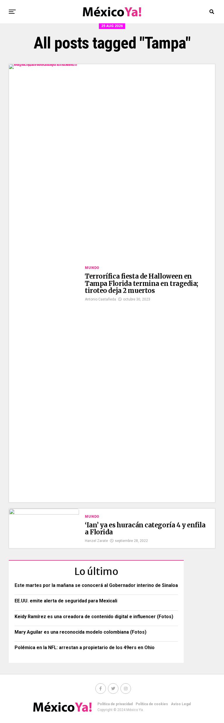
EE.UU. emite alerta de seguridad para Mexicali (66, 601)
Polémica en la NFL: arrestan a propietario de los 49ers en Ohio (85, 647)
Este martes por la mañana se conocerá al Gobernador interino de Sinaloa (96, 585)
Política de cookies (152, 704)
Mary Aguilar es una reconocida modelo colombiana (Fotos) (80, 632)
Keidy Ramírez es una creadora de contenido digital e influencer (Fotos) (94, 616)
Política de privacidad (115, 704)
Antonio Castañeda (100, 299)
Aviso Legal (181, 704)
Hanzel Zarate (96, 541)
